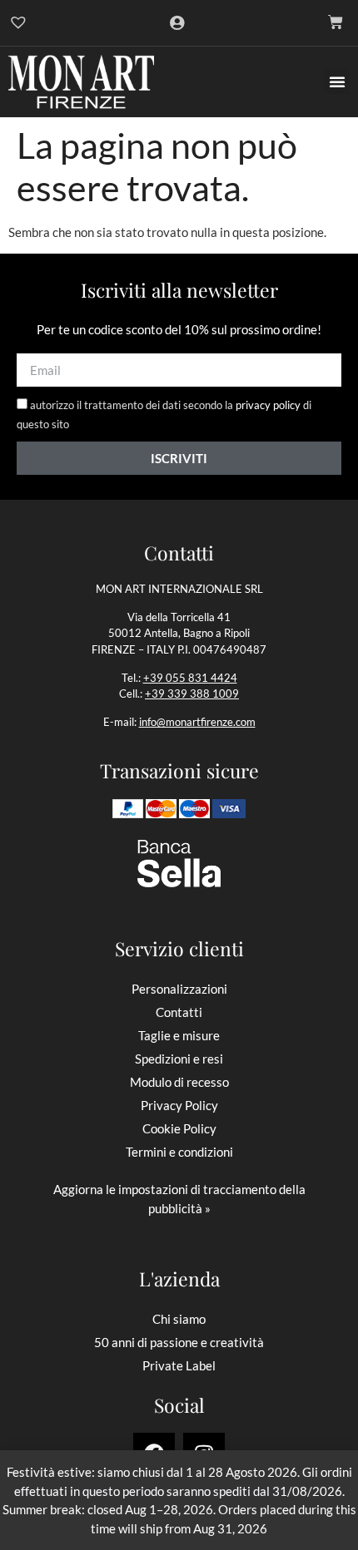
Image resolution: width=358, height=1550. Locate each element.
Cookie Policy (179, 1128)
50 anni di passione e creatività (179, 1342)
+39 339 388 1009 (192, 693)
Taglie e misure (179, 1035)
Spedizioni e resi (179, 1058)
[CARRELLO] (335, 22)
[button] (337, 81)
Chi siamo (179, 1318)
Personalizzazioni (179, 988)
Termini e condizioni (179, 1151)
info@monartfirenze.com (197, 721)
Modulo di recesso (179, 1081)
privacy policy (268, 405)
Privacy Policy (179, 1105)
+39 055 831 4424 (190, 677)
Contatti (179, 1012)
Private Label (179, 1365)
